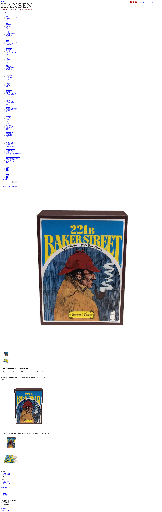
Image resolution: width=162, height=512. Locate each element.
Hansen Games (9, 48)
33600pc (7, 163)
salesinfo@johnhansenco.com (10, 507)
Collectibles (6, 103)
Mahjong (7, 28)
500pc (7, 178)
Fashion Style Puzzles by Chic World (13, 157)
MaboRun (8, 20)
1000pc (7, 177)
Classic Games (8, 26)
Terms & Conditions (7, 481)
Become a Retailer (6, 474)
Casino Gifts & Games (10, 38)
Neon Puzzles (8, 152)
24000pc (7, 165)
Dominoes (8, 29)
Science (5, 86)
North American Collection (11, 146)
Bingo (7, 36)
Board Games (8, 49)
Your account (4, 487)
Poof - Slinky (8, 51)
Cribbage (7, 31)
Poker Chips (8, 34)
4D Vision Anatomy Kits (11, 53)
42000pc (7, 162)
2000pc (7, 175)
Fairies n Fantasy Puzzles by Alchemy (13, 153)
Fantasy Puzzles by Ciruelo (11, 155)
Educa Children (9, 46)
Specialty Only (9, 25)
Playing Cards (8, 32)
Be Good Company (9, 43)
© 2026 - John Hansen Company (7, 510)
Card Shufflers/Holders (10, 33)
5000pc (7, 171)
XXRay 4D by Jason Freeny (11, 52)
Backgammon (8, 24)
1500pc (7, 176)
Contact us (5, 484)
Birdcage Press (9, 44)
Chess (7, 23)
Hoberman (8, 14)
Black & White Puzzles (10, 149)
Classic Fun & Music (10, 15)
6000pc (7, 170)
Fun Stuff (7, 16)
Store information (4, 508)
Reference (3, 379)
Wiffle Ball (8, 18)
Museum (6, 95)
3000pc (7, 174)
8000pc (7, 169)
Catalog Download (141, 2)
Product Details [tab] (6, 375)
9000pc (7, 168)
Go (6, 27)
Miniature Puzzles (9, 151)
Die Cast (7, 41)
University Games (9, 50)
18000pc (7, 166)
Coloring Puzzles (9, 150)
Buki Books (8, 45)
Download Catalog (7, 473)
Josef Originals (9, 54)
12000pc (7, 167)
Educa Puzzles (7, 145)
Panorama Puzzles (9, 147)
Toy (5, 12)
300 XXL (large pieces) (10, 161)
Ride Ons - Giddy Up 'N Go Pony (12, 17)
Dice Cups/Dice (9, 35)
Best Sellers (5, 179)
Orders (4, 493)
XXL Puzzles (8, 160)
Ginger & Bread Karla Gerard (12, 158)
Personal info (5, 491)
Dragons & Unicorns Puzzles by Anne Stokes (15, 154)
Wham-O (7, 19)
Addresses (5, 495)
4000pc (7, 172)
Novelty (5, 111)
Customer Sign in (154, 2)
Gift (5, 21)
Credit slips (5, 494)
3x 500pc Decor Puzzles (10, 159)
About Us (5, 482)
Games (5, 56)
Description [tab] (5, 373)
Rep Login (148, 2)
